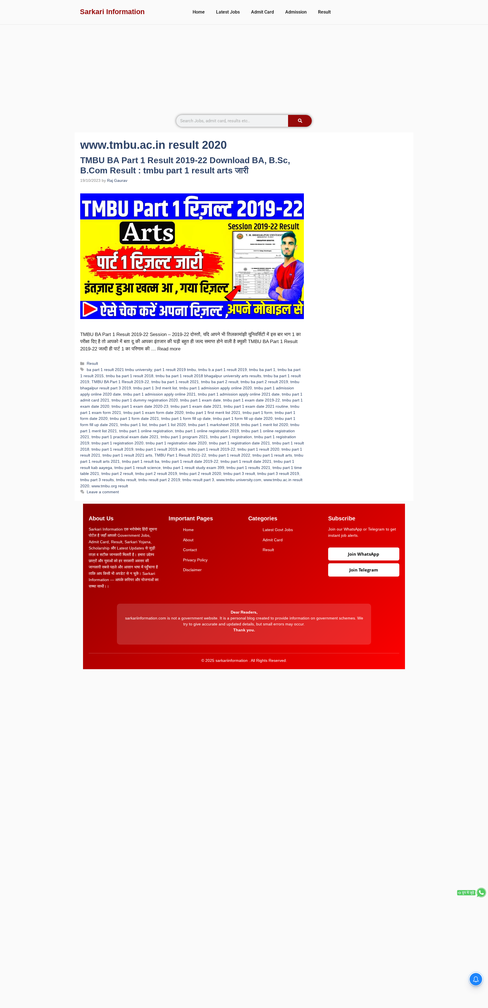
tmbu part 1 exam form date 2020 (153, 412)
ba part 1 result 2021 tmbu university (119, 369)
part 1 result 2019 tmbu (175, 369)
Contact (190, 549)
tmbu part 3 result (239, 473)
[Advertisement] (244, 66)
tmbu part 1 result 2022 (229, 455)
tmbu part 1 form (258, 412)
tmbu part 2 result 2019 (156, 473)
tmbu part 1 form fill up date (186, 418)
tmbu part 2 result (117, 473)
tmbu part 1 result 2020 (258, 449)
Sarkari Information (112, 12)
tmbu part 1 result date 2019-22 (190, 461)
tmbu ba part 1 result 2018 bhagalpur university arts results (208, 376)
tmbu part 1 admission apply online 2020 (215, 388)
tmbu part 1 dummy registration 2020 (145, 400)
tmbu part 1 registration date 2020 (176, 443)
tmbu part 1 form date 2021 (134, 418)
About (188, 540)
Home (199, 12)
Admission (296, 12)
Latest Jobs (228, 12)
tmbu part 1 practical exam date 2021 (124, 437)
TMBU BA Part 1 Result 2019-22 (120, 381)
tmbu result (126, 479)
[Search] (300, 121)
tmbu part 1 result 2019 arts (160, 449)
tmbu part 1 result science (137, 467)
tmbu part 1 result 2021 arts (127, 455)
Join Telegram (363, 570)
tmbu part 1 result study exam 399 (193, 467)
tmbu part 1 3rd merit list (155, 388)
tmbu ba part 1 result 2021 (175, 381)
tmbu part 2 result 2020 (200, 473)
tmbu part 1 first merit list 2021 (213, 412)
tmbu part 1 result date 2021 (246, 461)
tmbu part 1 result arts (272, 455)
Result (324, 12)
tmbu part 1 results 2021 (248, 467)
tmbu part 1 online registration (146, 431)
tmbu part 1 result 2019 (112, 449)
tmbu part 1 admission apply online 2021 (159, 394)
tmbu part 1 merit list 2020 (264, 424)
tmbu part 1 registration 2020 (117, 443)
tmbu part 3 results (97, 479)
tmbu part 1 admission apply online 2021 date (239, 394)
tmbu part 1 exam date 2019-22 (251, 400)
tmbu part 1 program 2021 (184, 437)
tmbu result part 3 (198, 479)
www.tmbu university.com (238, 479)
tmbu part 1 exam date (200, 400)
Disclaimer (192, 570)
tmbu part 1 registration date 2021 (239, 443)
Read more (168, 349)
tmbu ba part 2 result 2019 (264, 381)
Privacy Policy (195, 560)
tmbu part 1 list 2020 (167, 424)
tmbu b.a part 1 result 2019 (222, 369)
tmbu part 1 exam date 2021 (196, 406)
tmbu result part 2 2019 (159, 479)
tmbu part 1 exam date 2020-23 (140, 406)
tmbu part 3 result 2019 (278, 473)
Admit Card (262, 12)
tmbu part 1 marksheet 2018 (213, 424)
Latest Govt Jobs (278, 529)
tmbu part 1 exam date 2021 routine (256, 406)
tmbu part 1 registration (231, 437)
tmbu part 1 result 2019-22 (211, 449)
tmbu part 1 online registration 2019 (207, 431)
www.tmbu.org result (109, 486)
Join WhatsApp (363, 554)
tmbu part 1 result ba (140, 461)
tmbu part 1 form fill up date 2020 (243, 418)
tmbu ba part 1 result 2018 (129, 376)
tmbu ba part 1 (262, 369)
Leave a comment (103, 492)
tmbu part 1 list (133, 424)
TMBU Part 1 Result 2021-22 (180, 455)
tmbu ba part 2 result (219, 381)
